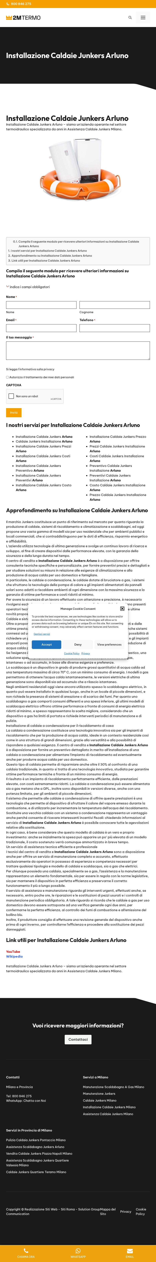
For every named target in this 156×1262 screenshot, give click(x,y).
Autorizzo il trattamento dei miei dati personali (41, 377)
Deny (78, 644)
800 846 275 (21, 4)
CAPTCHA (13, 385)
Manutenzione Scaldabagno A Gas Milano (113, 1087)
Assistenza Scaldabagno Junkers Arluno (35, 1147)
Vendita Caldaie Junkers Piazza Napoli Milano (39, 1153)
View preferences (109, 644)
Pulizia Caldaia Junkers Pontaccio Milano (36, 1140)
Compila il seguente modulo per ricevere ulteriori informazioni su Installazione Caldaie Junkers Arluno (78, 244)
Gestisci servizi (42, 634)
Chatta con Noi (34, 1101)
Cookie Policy (72, 653)
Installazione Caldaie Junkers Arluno (34, 966)
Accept (46, 644)
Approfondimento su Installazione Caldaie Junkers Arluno (52, 255)
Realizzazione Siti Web (41, 1209)
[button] (122, 609)
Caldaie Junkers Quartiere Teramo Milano (36, 1172)
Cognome (86, 312)
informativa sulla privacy (36, 369)
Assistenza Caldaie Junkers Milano (108, 1114)
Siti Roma (68, 1209)
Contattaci (78, 1039)
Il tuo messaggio (20, 337)
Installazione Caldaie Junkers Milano (109, 1107)
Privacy (85, 653)
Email (11, 320)
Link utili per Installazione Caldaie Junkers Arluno (46, 260)
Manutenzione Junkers (99, 1094)
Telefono (87, 320)
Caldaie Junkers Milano (99, 1100)
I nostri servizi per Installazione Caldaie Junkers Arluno (49, 250)
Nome (10, 312)
